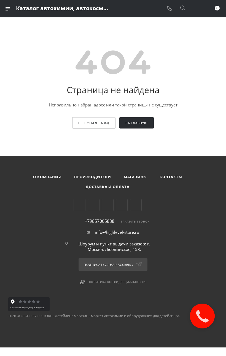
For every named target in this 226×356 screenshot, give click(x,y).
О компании (47, 176)
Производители (92, 176)
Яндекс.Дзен (136, 205)
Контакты (171, 176)
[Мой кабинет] (195, 8)
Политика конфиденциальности (117, 282)
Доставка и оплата (108, 186)
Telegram (93, 205)
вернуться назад (93, 123)
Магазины (135, 176)
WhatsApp (122, 205)
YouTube (108, 205)
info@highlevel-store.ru (117, 232)
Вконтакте (79, 205)
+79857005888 (99, 221)
